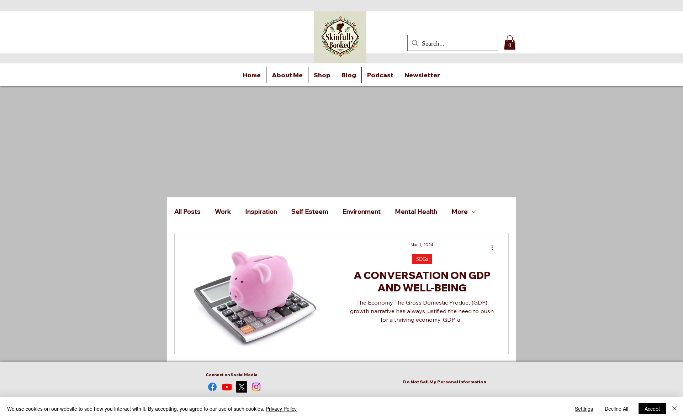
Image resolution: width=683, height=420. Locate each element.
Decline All (616, 408)
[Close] (674, 408)
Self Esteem (309, 212)
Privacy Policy (281, 408)
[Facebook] (212, 387)
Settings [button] (584, 408)
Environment (362, 212)
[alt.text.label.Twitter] (241, 387)
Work (223, 212)
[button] (510, 42)
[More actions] (494, 248)
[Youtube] (227, 387)
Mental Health (416, 212)
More (459, 212)
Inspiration (261, 212)
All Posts (187, 212)
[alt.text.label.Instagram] (256, 387)
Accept (652, 408)
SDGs (422, 259)
